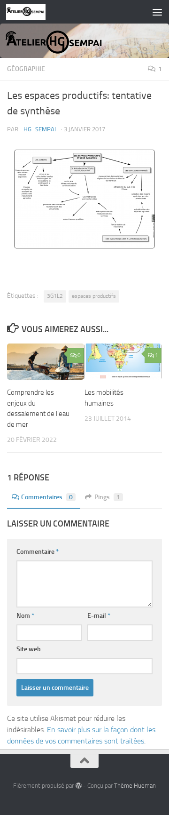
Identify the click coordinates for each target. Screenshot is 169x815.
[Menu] (157, 12)
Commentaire (37, 552)
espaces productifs (94, 296)
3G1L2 (55, 296)
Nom (25, 616)
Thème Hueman (135, 785)
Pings (107, 497)
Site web (28, 649)
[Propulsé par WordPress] (78, 786)
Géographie (26, 69)
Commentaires (47, 497)
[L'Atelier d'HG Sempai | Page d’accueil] (32, 12)
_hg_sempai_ (40, 129)
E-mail (98, 616)
